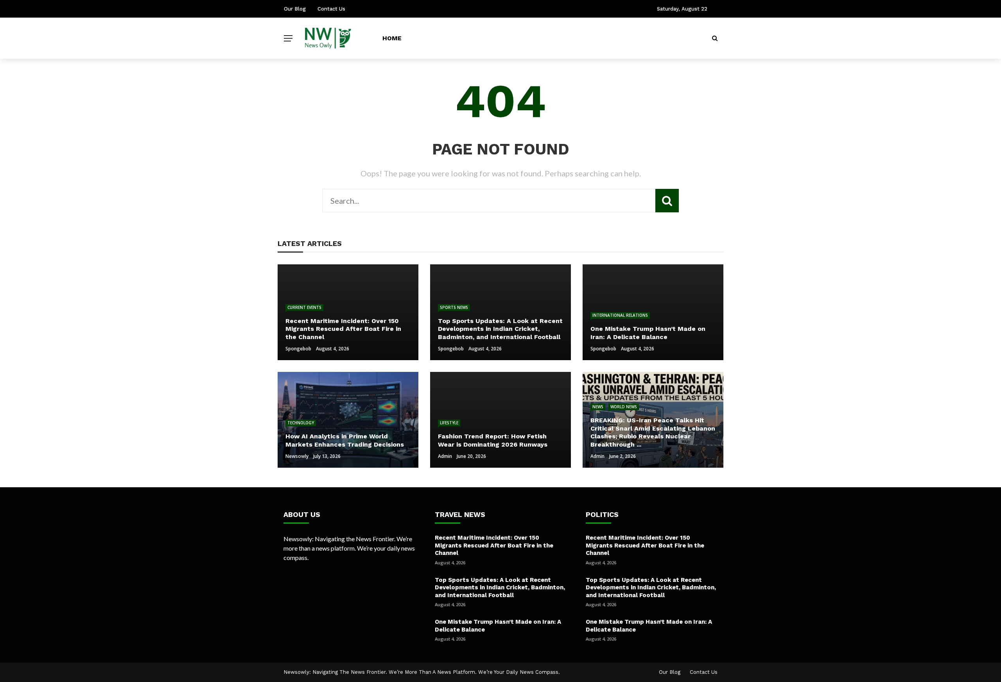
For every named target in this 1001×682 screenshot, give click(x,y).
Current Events (304, 307)
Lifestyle (449, 422)
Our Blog (295, 9)
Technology (300, 422)
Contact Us (331, 9)
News (597, 406)
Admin (445, 456)
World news (623, 406)
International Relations (620, 315)
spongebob (298, 348)
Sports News (454, 307)
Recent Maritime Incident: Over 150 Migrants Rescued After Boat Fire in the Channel (494, 545)
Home (392, 38)
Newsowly (297, 456)
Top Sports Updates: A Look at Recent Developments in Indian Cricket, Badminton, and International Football (500, 587)
